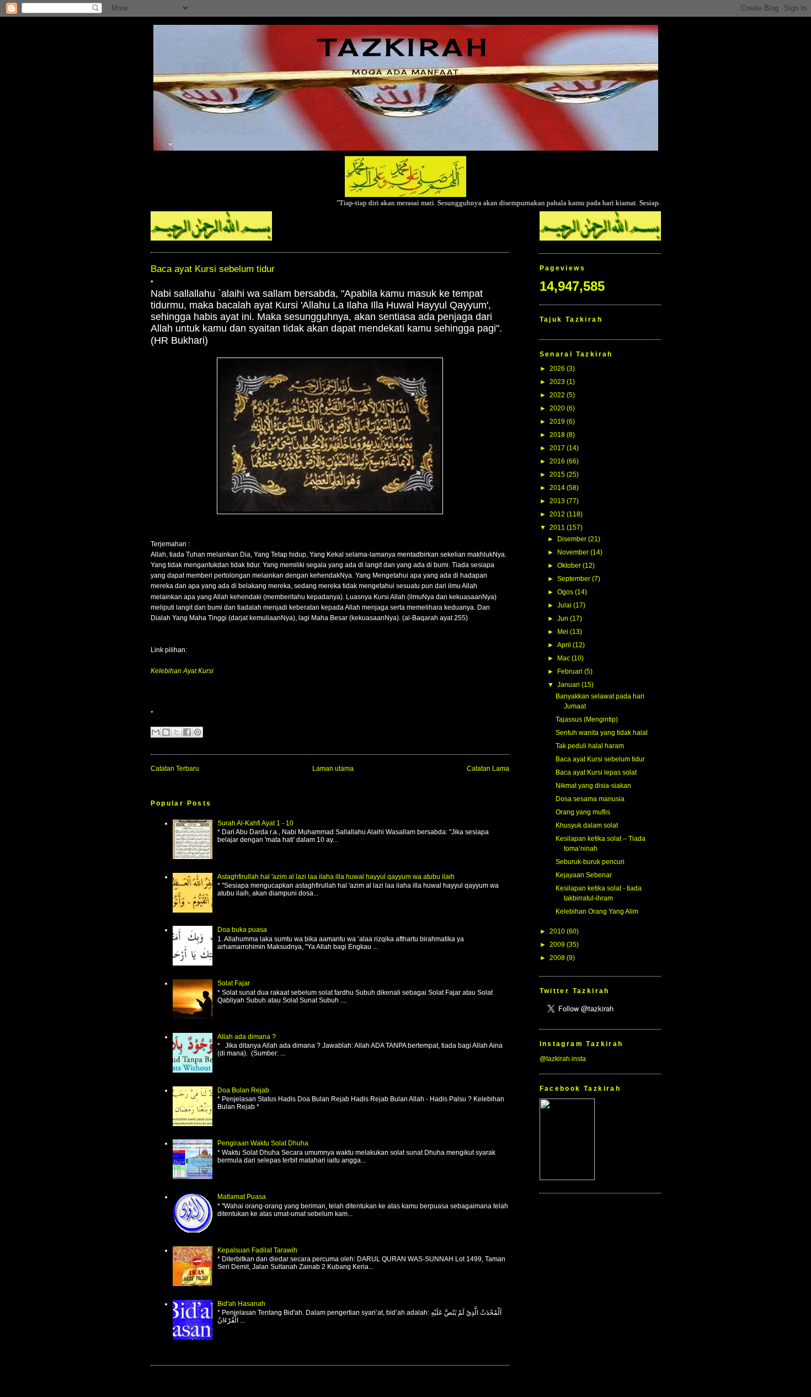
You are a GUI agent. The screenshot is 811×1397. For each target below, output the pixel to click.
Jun (563, 618)
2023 (558, 382)
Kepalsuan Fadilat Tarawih (257, 1250)
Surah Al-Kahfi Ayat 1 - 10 (255, 823)
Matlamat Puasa (241, 1197)
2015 (558, 474)
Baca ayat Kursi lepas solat (596, 772)
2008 (558, 958)
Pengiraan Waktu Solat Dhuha (262, 1143)
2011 (558, 527)
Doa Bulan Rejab (243, 1090)
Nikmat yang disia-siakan (593, 786)
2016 (558, 461)
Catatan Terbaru (175, 768)
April (565, 645)
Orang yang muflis (583, 812)
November (573, 552)
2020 (558, 408)
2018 (558, 435)
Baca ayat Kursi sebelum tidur (600, 759)
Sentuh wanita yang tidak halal (602, 733)
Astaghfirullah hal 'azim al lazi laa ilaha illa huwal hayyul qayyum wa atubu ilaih (336, 877)
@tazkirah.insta (563, 1059)
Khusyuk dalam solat (587, 825)
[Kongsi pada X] (176, 732)
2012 (558, 514)
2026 (558, 368)
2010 (558, 931)
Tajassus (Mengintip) (587, 719)
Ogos (566, 592)
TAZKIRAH (405, 47)
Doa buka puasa (242, 930)
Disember (572, 539)
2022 (558, 395)
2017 (558, 448)
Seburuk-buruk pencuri (590, 862)
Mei (563, 632)
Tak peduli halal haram (590, 746)
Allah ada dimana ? (246, 1037)
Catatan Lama (488, 768)
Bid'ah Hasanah (241, 1304)
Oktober (570, 565)
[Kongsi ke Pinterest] (197, 732)
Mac (564, 658)
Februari (570, 671)
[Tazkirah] (567, 1178)
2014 (558, 488)
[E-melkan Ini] (155, 732)
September (574, 579)
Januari (569, 685)
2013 (558, 501)
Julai (565, 605)
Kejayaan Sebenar (584, 875)
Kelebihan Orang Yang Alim (597, 911)
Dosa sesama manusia (590, 799)
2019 (558, 421)
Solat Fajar (233, 983)
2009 (558, 944)
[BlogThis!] (166, 732)
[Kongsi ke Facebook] (187, 732)
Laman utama (333, 768)
